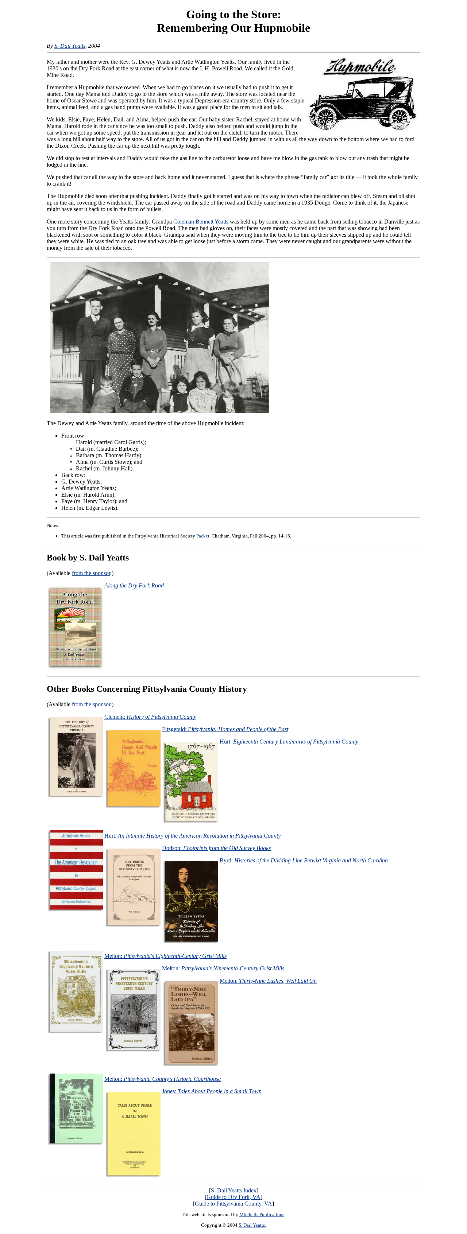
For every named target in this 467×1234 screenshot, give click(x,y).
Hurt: (289, 741)
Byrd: (304, 860)
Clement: (150, 717)
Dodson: (216, 848)
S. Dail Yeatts (69, 46)
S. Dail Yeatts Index (233, 1190)
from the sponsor (91, 573)
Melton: (165, 956)
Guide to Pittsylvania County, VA (233, 1203)
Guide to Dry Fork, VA (233, 1197)
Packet (202, 536)
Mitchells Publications (261, 1214)
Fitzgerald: (225, 729)
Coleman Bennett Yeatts (200, 221)
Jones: (212, 1091)
